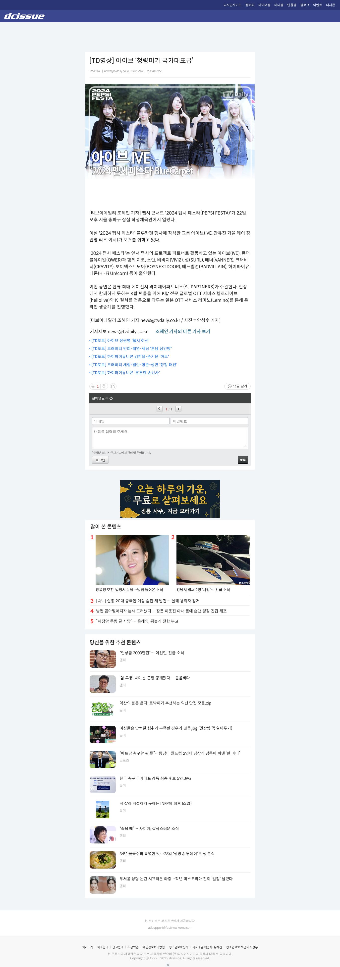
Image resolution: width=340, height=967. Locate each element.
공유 (113, 386)
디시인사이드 (232, 5)
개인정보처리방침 (154, 947)
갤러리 (249, 5)
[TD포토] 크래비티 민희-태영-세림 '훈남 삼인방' (131, 348)
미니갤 (278, 5)
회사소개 (87, 947)
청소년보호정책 (178, 947)
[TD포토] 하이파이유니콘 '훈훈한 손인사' (125, 372)
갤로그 (304, 5)
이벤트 (317, 5)
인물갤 (291, 5)
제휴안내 (102, 947)
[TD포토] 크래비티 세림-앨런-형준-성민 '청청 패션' (134, 364)
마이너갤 (264, 5)
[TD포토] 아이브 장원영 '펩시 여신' (120, 340)
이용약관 (133, 947)
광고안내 (118, 947)
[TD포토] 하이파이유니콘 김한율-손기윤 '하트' (130, 356)
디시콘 (330, 5)
